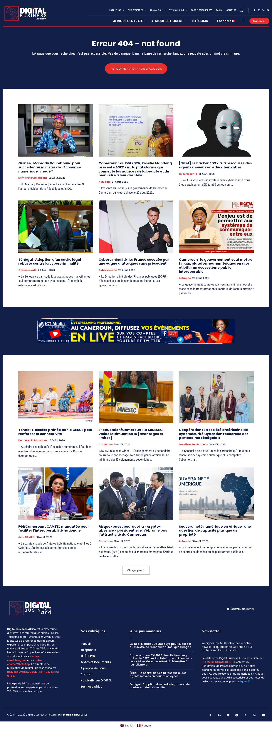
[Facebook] (254, 10)
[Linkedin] (219, 715)
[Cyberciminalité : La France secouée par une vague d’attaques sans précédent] (136, 226)
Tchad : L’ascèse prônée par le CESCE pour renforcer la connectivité (55, 431)
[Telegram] (236, 715)
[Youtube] (268, 10)
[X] (263, 10)
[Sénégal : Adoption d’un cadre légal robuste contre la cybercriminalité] (55, 226)
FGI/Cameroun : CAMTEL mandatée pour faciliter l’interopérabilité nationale (53, 528)
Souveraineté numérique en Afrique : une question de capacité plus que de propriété (215, 530)
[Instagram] (259, 10)
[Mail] (228, 715)
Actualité (104, 181)
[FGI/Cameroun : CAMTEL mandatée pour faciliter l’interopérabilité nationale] (55, 493)
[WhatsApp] (254, 715)
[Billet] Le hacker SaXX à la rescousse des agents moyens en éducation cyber (215, 165)
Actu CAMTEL (26, 537)
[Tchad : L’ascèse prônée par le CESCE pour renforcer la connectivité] (55, 397)
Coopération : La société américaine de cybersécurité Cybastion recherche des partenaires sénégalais (214, 433)
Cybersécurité (188, 173)
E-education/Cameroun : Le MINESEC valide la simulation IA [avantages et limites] (131, 433)
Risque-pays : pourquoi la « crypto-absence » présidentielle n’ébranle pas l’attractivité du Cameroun (133, 530)
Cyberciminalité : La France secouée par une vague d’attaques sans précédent (134, 261)
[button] (241, 10)
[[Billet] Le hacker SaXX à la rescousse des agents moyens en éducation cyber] (216, 130)
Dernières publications (32, 177)
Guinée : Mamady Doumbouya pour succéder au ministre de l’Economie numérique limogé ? (49, 167)
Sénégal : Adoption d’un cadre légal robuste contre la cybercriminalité (49, 261)
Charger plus (134, 570)
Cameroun (106, 444)
